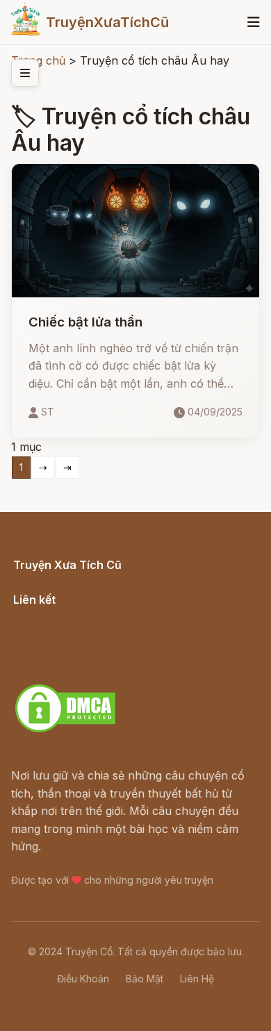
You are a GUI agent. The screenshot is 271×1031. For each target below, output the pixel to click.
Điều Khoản (83, 978)
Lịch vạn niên (48, 615)
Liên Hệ (197, 978)
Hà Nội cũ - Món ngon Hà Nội (93, 633)
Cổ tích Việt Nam (57, 580)
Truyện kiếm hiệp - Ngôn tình (91, 651)
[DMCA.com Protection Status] (65, 730)
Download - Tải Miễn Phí (79, 668)
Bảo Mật (144, 978)
